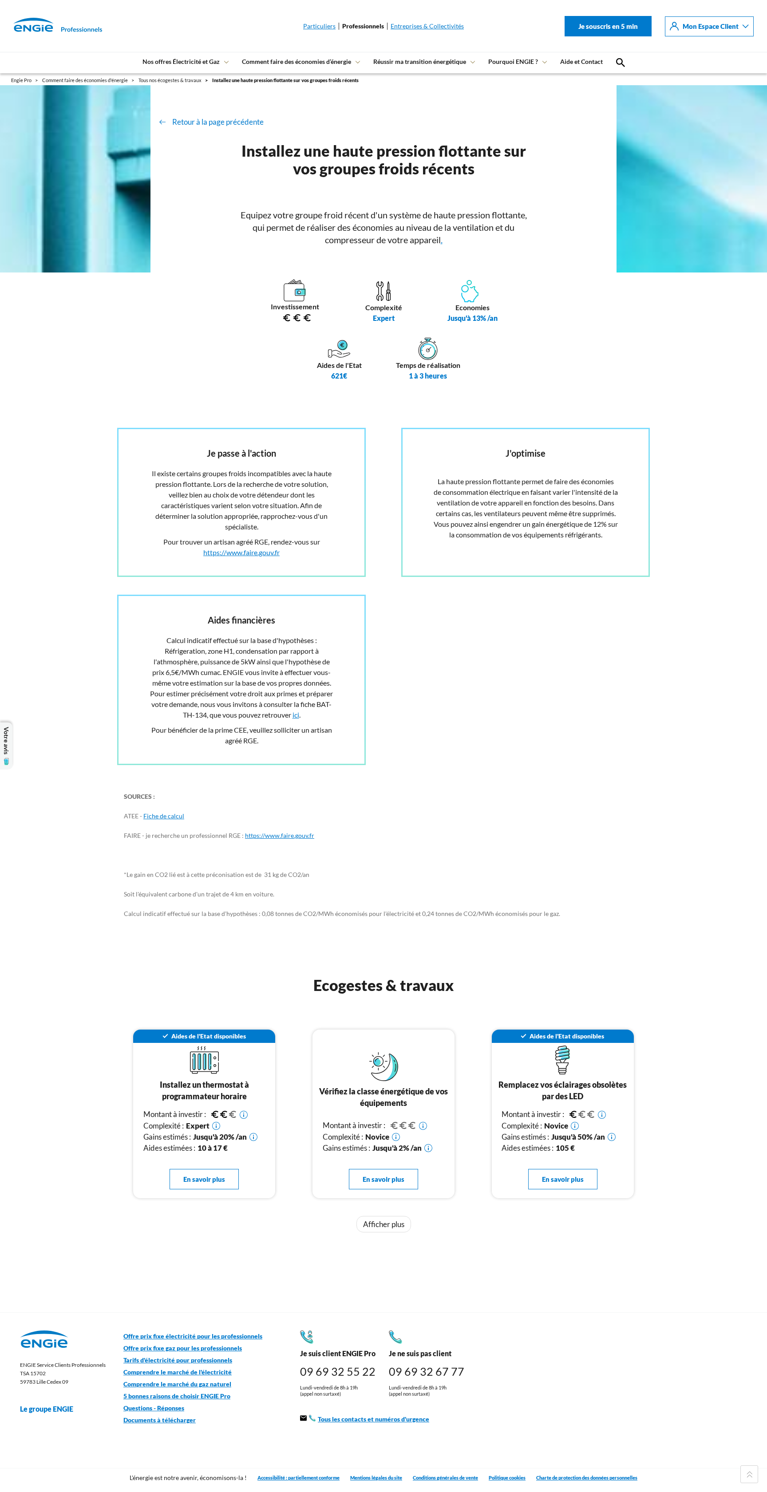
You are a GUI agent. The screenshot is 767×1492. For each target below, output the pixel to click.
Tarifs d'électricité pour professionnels (177, 1360)
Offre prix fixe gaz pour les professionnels (182, 1348)
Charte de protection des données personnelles (586, 1477)
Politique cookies (507, 1477)
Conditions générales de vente (445, 1477)
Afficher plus (383, 1224)
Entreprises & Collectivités (427, 26)
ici (296, 714)
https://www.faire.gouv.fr (241, 552)
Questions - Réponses (153, 1408)
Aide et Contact (581, 61)
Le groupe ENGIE (46, 1409)
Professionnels (363, 26)
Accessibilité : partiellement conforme (298, 1477)
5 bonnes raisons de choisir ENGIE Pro (176, 1396)
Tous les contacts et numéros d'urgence (373, 1419)
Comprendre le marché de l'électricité (177, 1372)
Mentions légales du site (376, 1477)
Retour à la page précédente (218, 121)
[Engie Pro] (46, 26)
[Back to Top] (749, 1474)
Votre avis (6, 740)
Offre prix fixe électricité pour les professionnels (192, 1336)
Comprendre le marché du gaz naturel (177, 1384)
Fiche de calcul (163, 816)
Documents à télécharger (159, 1420)
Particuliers (319, 26)
